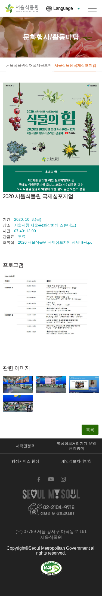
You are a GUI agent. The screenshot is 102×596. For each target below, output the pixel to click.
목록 (90, 429)
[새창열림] (18, 384)
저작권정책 (25, 446)
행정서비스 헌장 (25, 461)
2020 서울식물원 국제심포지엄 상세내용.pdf (56, 242)
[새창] (51, 568)
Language (63, 8)
